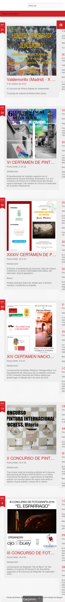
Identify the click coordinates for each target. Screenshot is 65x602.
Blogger (59, 597)
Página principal (10, 13)
